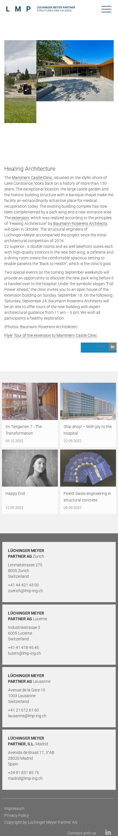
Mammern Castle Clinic (32, 177)
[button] (99, 348)
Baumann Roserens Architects (80, 223)
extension (20, 217)
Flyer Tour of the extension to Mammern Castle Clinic (50, 335)
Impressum (14, 808)
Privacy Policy (16, 815)
